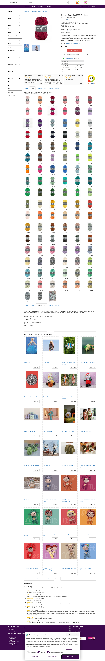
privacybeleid (69, 649)
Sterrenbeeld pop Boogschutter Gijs (66, 500)
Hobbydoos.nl (27, 11)
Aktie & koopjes (11, 95)
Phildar (9, 81)
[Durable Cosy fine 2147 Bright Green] (28, 192)
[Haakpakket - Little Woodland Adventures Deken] (52, 296)
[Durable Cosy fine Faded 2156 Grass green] (90, 273)
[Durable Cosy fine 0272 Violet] (40, 123)
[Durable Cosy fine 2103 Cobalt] (52, 169)
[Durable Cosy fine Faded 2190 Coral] (40, 285)
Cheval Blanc (11, 54)
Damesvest (27, 362)
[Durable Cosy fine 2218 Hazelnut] (65, 227)
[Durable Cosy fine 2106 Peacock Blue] (65, 169)
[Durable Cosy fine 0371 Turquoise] (90, 146)
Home (27, 6)
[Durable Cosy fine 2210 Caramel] (90, 215)
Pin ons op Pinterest (77, 631)
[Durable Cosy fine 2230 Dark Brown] (28, 238)
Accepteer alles (70, 656)
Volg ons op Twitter (76, 628)
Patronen (40, 6)
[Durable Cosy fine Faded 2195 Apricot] (65, 285)
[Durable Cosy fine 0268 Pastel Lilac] (90, 111)
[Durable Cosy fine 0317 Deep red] (28, 134)
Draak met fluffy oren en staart (31, 465)
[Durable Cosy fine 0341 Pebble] (90, 134)
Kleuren (32, 88)
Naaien (9, 32)
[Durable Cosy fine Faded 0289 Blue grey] (90, 250)
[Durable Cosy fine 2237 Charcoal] (65, 238)
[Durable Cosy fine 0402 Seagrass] (65, 157)
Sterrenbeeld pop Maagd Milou (69, 534)
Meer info (36, 367)
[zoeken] (67, 2)
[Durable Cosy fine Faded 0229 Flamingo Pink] (40, 250)
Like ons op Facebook (77, 626)
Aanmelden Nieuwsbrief (13, 632)
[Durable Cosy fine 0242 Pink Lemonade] (65, 111)
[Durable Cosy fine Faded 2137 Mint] (65, 273)
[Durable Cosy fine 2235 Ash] (52, 238)
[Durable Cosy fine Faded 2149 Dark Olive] (77, 273)
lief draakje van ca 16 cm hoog (87, 362)
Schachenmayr (11, 88)
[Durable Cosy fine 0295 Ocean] (65, 123)
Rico (9, 85)
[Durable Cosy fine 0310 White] (90, 123)
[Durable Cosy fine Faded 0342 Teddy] (77, 261)
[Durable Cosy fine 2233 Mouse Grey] (40, 238)
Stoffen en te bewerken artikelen (13, 36)
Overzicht (71, 635)
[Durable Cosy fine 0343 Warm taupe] (40, 146)
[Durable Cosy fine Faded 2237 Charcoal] (40, 296)
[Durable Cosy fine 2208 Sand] (65, 215)
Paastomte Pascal (47, 397)
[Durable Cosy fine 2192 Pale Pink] (28, 215)
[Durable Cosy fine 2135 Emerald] (40, 181)
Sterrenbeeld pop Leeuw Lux (87, 534)
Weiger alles (35, 656)
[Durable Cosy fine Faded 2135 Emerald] (52, 273)
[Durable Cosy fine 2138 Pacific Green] (65, 181)
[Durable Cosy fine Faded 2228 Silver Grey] (28, 296)
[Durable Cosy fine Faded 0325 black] (52, 261)
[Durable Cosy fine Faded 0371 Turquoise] (28, 273)
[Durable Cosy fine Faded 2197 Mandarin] (77, 285)
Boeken (49, 6)
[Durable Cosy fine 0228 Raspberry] (90, 100)
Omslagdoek (46, 362)
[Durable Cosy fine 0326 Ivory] (77, 134)
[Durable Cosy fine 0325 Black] (65, 134)
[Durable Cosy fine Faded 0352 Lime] (90, 261)
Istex (9, 68)
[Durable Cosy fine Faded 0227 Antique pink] (28, 250)
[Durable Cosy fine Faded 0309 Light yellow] (28, 261)
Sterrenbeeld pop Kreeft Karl (31, 568)
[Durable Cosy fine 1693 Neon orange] (28, 169)
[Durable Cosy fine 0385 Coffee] (40, 157)
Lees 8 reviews (71, 17)
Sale (81, 6)
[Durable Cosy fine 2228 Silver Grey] (90, 227)
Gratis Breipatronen (13, 645)
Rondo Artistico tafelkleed (30, 397)
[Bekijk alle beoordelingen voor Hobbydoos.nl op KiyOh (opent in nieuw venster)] (78, 2)
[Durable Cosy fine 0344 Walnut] (52, 146)
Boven (26, 88)
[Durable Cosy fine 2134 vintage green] (28, 181)
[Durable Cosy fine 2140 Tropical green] (77, 181)
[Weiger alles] (77, 634)
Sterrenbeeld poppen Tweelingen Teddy (48, 569)
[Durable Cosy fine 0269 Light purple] (28, 123)
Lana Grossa (11, 74)
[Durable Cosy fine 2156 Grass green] (77, 192)
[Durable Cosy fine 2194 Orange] (40, 215)
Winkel (33, 6)
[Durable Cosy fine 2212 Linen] (40, 227)
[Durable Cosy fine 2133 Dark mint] (90, 169)
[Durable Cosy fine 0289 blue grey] (52, 123)
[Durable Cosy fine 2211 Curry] (28, 227)
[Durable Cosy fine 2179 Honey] (52, 204)
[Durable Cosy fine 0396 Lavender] (52, 157)
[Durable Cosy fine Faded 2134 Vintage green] (40, 273)
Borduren (10, 15)
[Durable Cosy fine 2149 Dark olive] (40, 192)
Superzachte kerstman (85, 397)
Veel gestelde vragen (14, 641)
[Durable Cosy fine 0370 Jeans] (77, 146)
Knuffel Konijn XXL (47, 431)
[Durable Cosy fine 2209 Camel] (77, 215)
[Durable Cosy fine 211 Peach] (40, 100)
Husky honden (46, 465)
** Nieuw (10, 11)
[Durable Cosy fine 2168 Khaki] (28, 204)
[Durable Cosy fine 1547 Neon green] (77, 157)
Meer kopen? (70, 20)
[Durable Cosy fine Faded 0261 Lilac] (65, 250)
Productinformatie (41, 88)
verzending (69, 58)
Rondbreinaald (12, 643)
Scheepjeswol (11, 92)
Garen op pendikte (91, 6)
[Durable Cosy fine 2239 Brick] (90, 238)
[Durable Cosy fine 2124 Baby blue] (77, 169)
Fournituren (10, 22)
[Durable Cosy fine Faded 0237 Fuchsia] (52, 250)
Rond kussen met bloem (68, 431)
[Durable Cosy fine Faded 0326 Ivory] (65, 261)
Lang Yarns (10, 78)
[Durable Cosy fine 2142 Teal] (90, 181)
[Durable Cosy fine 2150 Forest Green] (52, 192)
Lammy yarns (11, 71)
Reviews (57, 88)
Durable (10, 61)
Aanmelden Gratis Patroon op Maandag (17, 633)
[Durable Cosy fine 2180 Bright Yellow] (65, 204)
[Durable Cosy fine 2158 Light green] (90, 192)
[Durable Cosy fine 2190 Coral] (90, 204)
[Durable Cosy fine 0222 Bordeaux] (52, 100)
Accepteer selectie (52, 656)
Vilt (9, 40)
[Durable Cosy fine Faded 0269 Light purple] (77, 250)
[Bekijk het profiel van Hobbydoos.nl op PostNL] (82, 638)
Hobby (9, 28)
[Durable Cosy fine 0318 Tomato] (40, 134)
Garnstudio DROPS (12, 64)
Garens (9, 43)
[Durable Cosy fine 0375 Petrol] (28, 157)
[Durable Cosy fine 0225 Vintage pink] (65, 100)
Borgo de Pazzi (11, 50)
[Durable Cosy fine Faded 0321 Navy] (40, 261)
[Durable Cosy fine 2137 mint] (52, 181)
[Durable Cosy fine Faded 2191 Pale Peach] (52, 285)
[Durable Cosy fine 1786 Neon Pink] (40, 169)
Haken (9, 25)
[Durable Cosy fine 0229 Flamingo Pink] (28, 111)
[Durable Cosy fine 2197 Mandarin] (52, 215)
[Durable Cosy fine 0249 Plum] (77, 111)
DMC (9, 57)
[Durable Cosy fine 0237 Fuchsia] (40, 111)
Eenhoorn (26, 499)
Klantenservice (12, 637)
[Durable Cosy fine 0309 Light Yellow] (77, 123)
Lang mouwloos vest (85, 431)
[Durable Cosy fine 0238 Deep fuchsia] (52, 111)
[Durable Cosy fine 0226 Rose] (77, 100)
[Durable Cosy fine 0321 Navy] (52, 134)
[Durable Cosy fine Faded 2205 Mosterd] (90, 285)
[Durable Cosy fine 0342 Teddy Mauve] (28, 146)
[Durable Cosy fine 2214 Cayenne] (52, 227)
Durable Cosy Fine (42, 11)
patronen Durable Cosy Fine (73, 43)
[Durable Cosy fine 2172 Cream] (40, 204)
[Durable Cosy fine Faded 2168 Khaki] (28, 285)
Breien (9, 18)
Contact (10, 640)
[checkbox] (31, 652)
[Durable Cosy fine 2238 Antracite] (77, 238)
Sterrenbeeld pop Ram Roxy (69, 568)
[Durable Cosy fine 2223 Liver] (77, 227)
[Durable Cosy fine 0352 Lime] (65, 146)
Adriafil (9, 47)
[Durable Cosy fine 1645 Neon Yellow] (90, 157)
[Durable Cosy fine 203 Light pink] (28, 100)
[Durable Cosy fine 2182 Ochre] (77, 204)
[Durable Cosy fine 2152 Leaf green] (65, 192)
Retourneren (12, 638)
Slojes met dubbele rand (30, 431)
